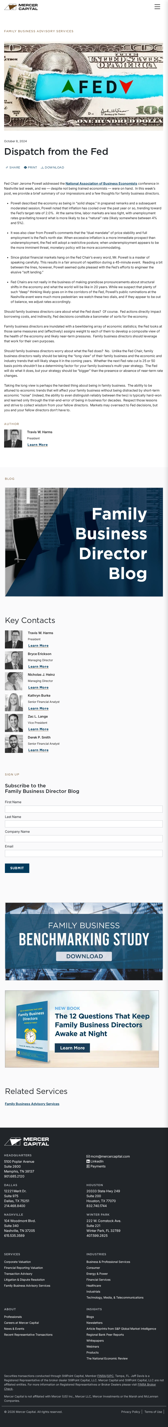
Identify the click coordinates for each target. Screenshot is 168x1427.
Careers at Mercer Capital (21, 1322)
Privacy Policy (130, 1411)
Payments (98, 1166)
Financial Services (98, 1279)
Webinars (92, 1346)
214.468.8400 (14, 1206)
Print (32, 167)
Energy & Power (97, 1273)
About (10, 1309)
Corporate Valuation (17, 1261)
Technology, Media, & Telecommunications (114, 1297)
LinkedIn (97, 1161)
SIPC (110, 1376)
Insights (94, 1309)
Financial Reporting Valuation (23, 1267)
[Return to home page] (21, 7)
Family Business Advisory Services (32, 1104)
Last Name (13, 817)
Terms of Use (153, 1411)
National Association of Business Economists (101, 183)
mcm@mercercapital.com (110, 1156)
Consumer (93, 1267)
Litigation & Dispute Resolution (24, 1279)
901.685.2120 (14, 1176)
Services (12, 1254)
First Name (13, 802)
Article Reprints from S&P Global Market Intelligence (121, 1328)
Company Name (17, 831)
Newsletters (94, 1322)
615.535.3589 (14, 1235)
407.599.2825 (97, 1235)
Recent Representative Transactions (28, 1334)
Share (14, 167)
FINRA (101, 1376)
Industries (96, 1254)
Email (9, 846)
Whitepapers (95, 1340)
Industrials (93, 1291)
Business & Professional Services (108, 1261)
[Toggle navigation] (157, 7)
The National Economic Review (107, 1358)
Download (54, 167)
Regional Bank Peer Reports (105, 1334)
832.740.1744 (96, 1206)
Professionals (13, 1316)
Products (92, 1352)
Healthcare (93, 1285)
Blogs (90, 1316)
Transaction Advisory (18, 1273)
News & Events (14, 1328)
